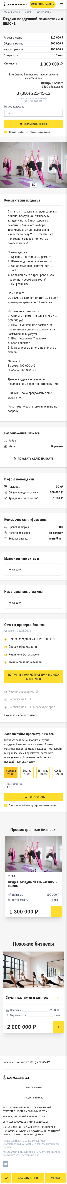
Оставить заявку (42, 4)
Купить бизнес (33, 1087)
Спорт (28, 11)
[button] (61, 165)
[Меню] (61, 4)
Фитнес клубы (43, 11)
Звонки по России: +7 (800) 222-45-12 (26, 1062)
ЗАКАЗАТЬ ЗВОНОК (28, 1177)
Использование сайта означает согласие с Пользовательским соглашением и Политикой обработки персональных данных (31, 1130)
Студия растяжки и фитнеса (27, 997)
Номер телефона (14, 106)
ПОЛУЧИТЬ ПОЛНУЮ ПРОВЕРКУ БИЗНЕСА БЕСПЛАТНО (33, 677)
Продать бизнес (33, 1097)
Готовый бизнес (11, 11)
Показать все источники (21, 715)
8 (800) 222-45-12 (33, 93)
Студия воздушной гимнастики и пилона (32, 884)
